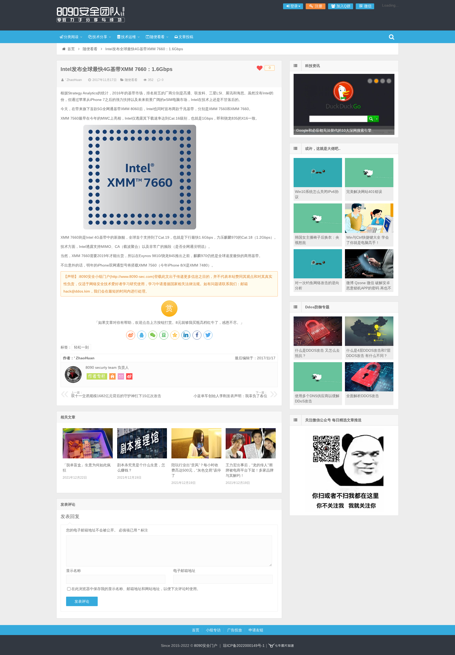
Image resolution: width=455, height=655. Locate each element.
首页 (71, 49)
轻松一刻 (81, 347)
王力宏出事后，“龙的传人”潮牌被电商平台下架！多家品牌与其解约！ (250, 470)
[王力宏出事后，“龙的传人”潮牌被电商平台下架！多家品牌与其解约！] (251, 457)
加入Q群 (342, 6)
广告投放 (234, 630)
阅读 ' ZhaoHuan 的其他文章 (97, 376)
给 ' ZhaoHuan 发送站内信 (121, 376)
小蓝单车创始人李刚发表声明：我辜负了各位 (230, 394)
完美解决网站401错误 (364, 192)
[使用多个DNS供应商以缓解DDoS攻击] (318, 390)
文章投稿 (186, 37)
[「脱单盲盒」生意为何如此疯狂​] (88, 457)
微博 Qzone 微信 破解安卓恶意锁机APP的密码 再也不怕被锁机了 (368, 288)
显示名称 (73, 571)
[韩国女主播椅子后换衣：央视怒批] (318, 231)
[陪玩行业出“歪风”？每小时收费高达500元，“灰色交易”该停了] (196, 457)
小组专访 (213, 630)
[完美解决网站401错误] (369, 186)
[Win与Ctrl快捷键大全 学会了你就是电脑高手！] (369, 231)
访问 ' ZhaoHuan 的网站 (112, 376)
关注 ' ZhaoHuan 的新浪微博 (129, 376)
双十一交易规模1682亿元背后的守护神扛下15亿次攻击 (116, 394)
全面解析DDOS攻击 (362, 396)
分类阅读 (71, 37)
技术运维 (128, 37)
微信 (367, 6)
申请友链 (256, 630)
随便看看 (157, 37)
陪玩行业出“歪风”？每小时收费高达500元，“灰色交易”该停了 (196, 470)
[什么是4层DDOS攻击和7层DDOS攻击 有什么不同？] (369, 344)
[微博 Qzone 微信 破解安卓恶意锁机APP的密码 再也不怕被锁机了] (369, 277)
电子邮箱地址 (184, 571)
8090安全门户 (90, 14)
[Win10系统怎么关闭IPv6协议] (318, 186)
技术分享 (99, 37)
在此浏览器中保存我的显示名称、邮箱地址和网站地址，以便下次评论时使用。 (135, 589)
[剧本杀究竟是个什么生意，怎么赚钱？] (142, 457)
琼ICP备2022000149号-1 (244, 645)
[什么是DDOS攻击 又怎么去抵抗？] (318, 344)
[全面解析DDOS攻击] (369, 390)
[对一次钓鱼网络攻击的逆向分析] (318, 277)
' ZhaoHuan (73, 80)
